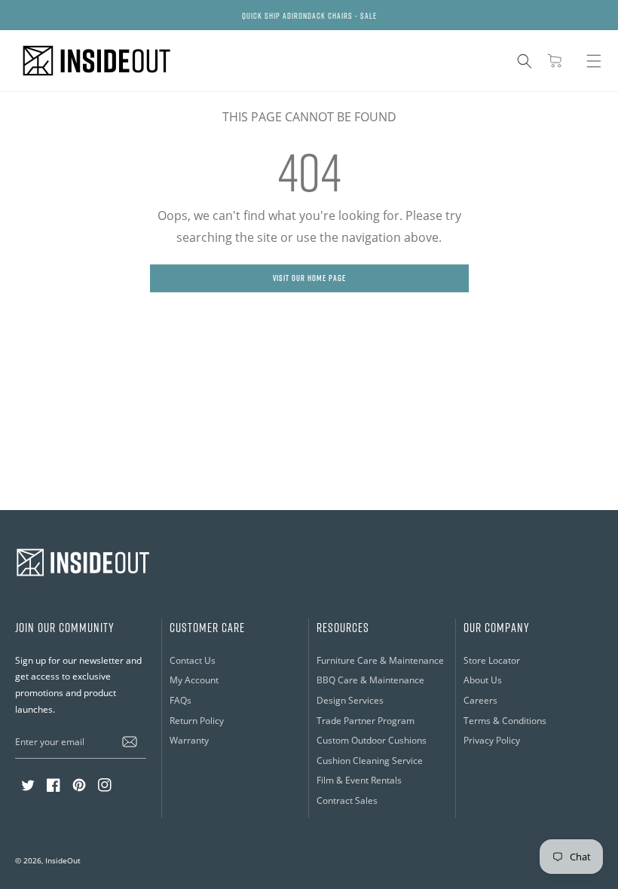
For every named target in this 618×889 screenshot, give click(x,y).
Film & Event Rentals (359, 780)
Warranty (189, 740)
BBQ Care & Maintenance (370, 680)
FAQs (180, 700)
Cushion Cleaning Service (370, 760)
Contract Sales (347, 800)
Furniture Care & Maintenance (380, 660)
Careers (480, 700)
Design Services (350, 700)
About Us (483, 680)
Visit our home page (309, 277)
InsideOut (63, 861)
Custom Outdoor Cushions (372, 740)
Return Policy (197, 720)
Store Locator (492, 660)
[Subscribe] (129, 741)
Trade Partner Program (366, 720)
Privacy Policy (492, 740)
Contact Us (193, 660)
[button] (524, 61)
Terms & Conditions (505, 720)
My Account (194, 680)
